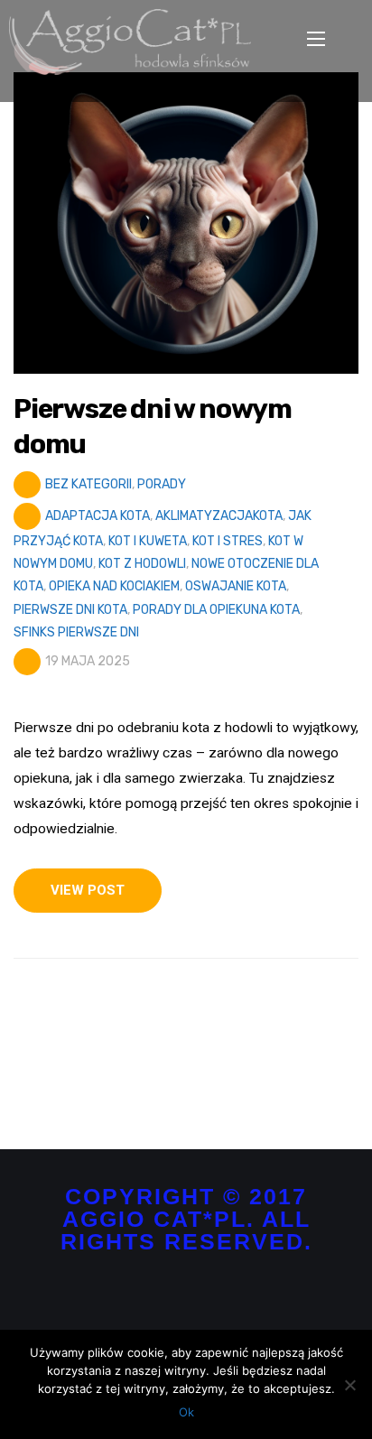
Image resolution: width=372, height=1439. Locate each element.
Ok (186, 1412)
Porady (161, 484)
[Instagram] (172, 1300)
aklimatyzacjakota (219, 516)
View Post (88, 890)
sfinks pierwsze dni (76, 632)
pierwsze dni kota (70, 609)
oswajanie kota (235, 586)
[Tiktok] (200, 1300)
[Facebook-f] (144, 1300)
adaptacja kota (97, 516)
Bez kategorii (88, 484)
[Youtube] (228, 1300)
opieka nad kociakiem (114, 586)
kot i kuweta (147, 541)
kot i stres (227, 541)
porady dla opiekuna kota (216, 609)
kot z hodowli (142, 563)
